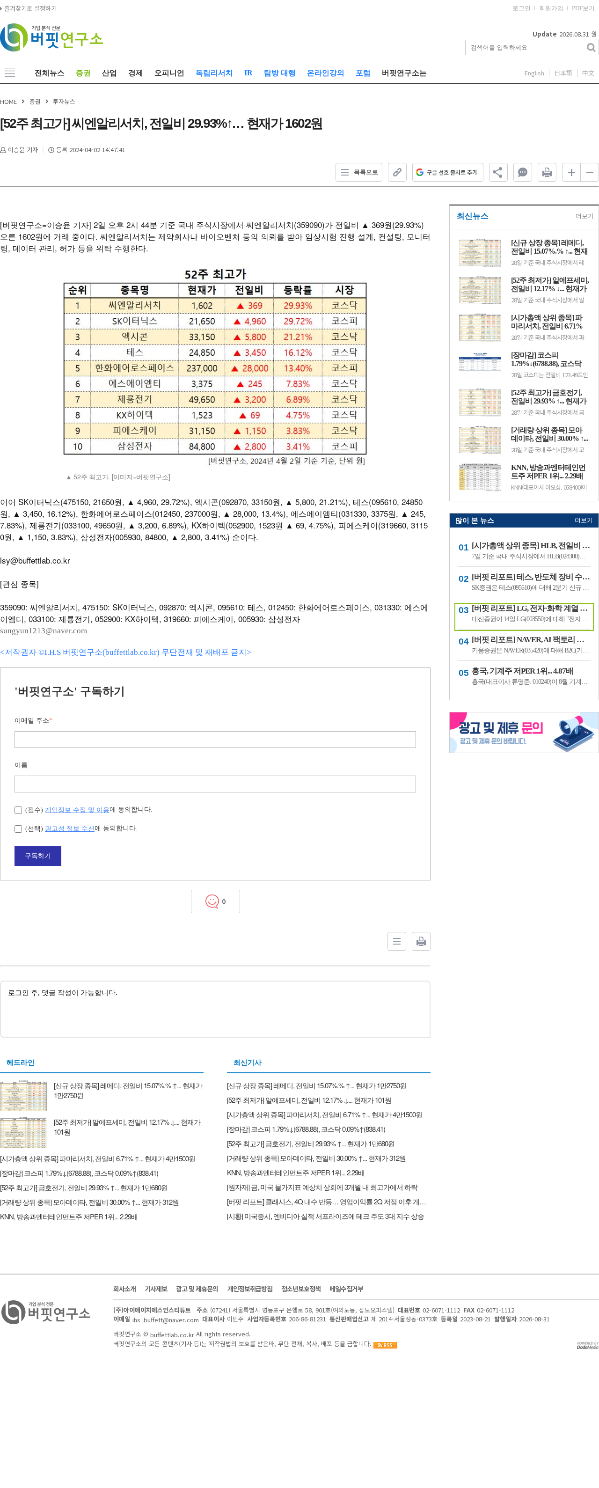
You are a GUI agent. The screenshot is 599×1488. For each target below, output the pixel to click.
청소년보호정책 (301, 1288)
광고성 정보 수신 (70, 828)
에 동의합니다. (89, 809)
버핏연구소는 (404, 73)
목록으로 (366, 172)
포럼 (363, 73)
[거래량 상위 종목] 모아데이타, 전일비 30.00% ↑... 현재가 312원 (549, 434)
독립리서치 (214, 73)
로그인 (521, 8)
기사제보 (156, 1288)
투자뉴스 (64, 101)
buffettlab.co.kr (172, 1334)
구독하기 (38, 855)
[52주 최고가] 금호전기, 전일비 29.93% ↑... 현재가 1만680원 (548, 396)
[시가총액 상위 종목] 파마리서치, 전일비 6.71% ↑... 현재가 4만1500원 (547, 322)
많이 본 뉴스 (474, 520)
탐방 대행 (280, 73)
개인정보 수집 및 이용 (77, 810)
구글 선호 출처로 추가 (452, 172)
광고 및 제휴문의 (197, 1288)
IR (248, 73)
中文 (588, 73)
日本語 (563, 73)
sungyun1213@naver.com (43, 630)
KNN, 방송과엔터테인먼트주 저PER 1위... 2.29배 (548, 471)
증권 (83, 73)
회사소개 (124, 1288)
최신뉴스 (473, 216)
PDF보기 (583, 8)
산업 (109, 73)
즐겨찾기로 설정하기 (29, 8)
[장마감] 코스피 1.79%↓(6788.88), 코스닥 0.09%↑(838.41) (546, 359)
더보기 (585, 216)
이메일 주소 (33, 720)
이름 (21, 765)
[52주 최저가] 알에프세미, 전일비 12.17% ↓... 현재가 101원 (550, 284)
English (534, 73)
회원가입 (551, 8)
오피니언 (169, 73)
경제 (135, 73)
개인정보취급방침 (249, 1288)
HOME (8, 101)
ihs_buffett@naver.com (165, 1319)
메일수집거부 (346, 1288)
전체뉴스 (50, 73)
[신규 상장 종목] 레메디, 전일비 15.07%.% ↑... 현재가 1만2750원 (549, 247)
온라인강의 (325, 73)
